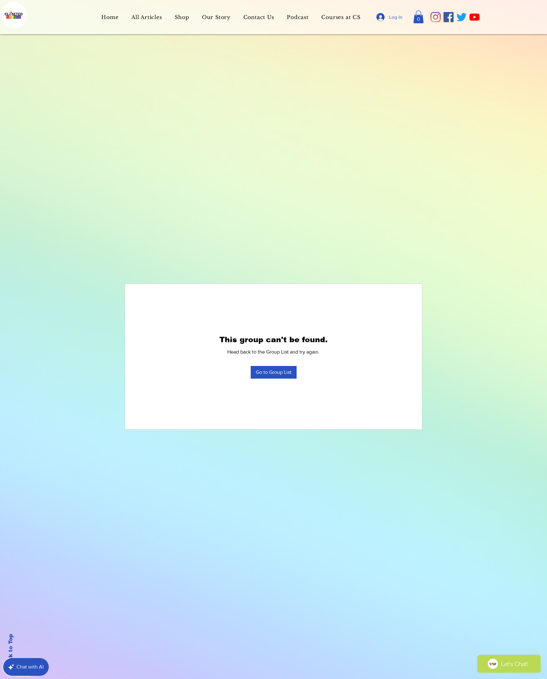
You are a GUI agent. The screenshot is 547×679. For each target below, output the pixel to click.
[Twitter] (461, 17)
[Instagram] (436, 17)
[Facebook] (448, 17)
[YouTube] (474, 17)
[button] (418, 16)
